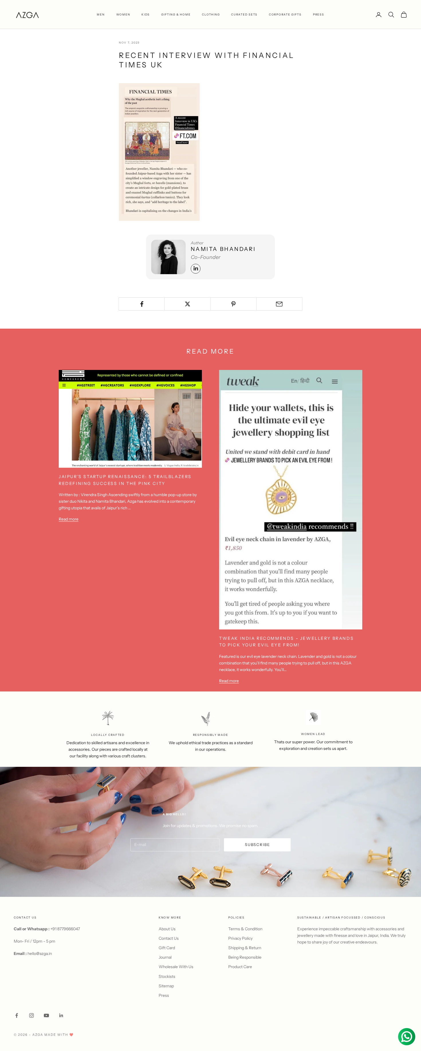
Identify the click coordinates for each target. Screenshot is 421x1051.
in (195, 268)
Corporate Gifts (285, 14)
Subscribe (257, 844)
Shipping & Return (244, 947)
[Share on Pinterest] (233, 304)
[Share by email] (279, 304)
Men (101, 14)
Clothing (211, 14)
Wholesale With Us (176, 966)
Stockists (167, 976)
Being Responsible (244, 957)
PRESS (318, 14)
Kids (145, 14)
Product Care (240, 966)
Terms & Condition (245, 928)
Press (164, 995)
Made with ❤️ (59, 1035)
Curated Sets (244, 14)
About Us (167, 928)
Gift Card (167, 947)
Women (123, 14)
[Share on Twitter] (187, 304)
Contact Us (169, 938)
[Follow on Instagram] (31, 1015)
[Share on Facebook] (141, 304)
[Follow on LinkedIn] (61, 1015)
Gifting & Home (175, 14)
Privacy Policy (240, 938)
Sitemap (166, 985)
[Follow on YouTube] (46, 1015)
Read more (68, 519)
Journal (165, 957)
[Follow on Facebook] (16, 1015)
